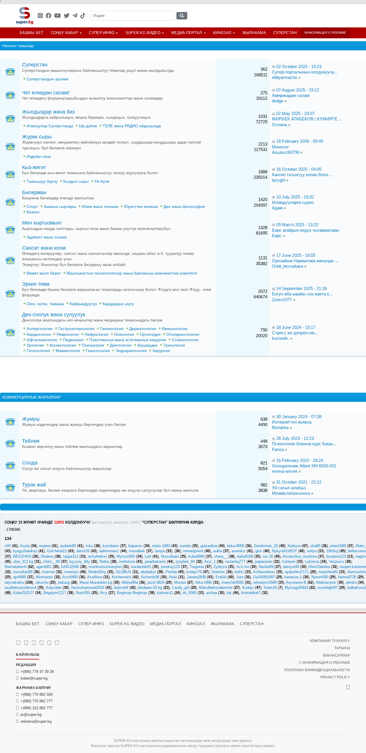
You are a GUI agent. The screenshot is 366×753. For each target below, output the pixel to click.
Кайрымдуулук (83, 304)
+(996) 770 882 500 (37, 694)
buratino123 (336, 556)
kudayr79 (194, 572)
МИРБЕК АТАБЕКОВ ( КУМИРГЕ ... (307, 118)
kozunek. (280, 338)
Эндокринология (131, 351)
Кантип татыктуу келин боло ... (302, 174)
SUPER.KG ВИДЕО (143, 33)
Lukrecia (312, 561)
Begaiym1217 (54, 593)
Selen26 (270, 587)
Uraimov (218, 572)
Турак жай (34, 485)
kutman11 (165, 593)
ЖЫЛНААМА (254, 33)
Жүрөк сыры (37, 137)
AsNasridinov (264, 572)
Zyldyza (220, 567)
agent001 (43, 567)
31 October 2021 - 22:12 (298, 482)
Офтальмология (42, 340)
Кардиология (39, 334)
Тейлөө (30, 441)
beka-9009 (235, 546)
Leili (148, 556)
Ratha (104, 561)
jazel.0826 (156, 582)
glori (258, 551)
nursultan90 (22, 572)
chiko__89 (51, 561)
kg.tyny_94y (79, 561)
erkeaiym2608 (265, 582)
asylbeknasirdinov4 (20, 587)
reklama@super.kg (36, 721)
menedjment (193, 551)
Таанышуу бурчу (42, 181)
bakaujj (64, 582)
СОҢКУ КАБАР (64, 33)
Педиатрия (73, 340)
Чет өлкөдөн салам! (45, 93)
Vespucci (336, 561)
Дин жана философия (184, 206)
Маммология (68, 351)
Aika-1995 (203, 582)
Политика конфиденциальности (317, 670)
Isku (89, 546)
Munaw (180, 582)
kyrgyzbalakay (25, 551)
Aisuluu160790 (285, 152)
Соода (29, 463)
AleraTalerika (319, 567)
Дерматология (142, 329)
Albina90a (130, 582)
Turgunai (197, 567)
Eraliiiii (221, 577)
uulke (217, 551)
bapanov (135, 546)
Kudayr (248, 587)
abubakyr (148, 572)
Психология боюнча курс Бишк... (304, 443)
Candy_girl (180, 587)
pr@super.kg (31, 714)
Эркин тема (35, 284)
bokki (239, 572)
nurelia (185, 546)
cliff (8, 546)
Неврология (68, 334)
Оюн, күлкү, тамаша (45, 304)
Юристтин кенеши (141, 206)
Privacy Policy (335, 677)
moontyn (71, 572)
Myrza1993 (126, 556)
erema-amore (284, 471)
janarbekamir (155, 561)
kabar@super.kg (34, 678)
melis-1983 (161, 546)
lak (229, 593)
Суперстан (285, 33)
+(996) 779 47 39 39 (37, 671)
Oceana (279, 124)
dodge (277, 100)
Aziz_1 (210, 561)
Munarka (280, 427)
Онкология (124, 334)
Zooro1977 (282, 299)
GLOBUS (123, 572)
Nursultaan (170, 556)
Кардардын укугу (118, 304)
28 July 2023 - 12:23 (295, 438)
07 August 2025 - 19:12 (297, 90)
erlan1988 (338, 546)
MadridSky (97, 572)
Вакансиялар (336, 655)
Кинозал (222, 33)
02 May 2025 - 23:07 (295, 113)
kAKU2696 (70, 567)
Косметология (63, 345)
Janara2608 (196, 577)
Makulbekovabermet (215, 587)
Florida (171, 572)
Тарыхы (342, 648)
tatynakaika (14, 582)
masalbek (137, 551)
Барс (277, 235)
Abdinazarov (326, 582)
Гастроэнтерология (76, 329)
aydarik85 (68, 546)
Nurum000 (319, 577)
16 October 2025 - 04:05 (298, 169)
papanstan (263, 561)
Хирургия (161, 351)
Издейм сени (39, 156)
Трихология (174, 345)
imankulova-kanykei (105, 567)
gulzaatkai (208, 546)
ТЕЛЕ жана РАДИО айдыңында (132, 126)
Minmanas (44, 577)
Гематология (98, 351)
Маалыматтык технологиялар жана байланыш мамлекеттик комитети (132, 273)
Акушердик (147, 345)
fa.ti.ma (242, 567)
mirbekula (127, 561)
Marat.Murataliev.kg (95, 582)
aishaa (211, 593)
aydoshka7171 (297, 572)
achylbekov (97, 556)
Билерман (34, 192)
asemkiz (239, 551)
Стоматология (185, 340)
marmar (48, 572)
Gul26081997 (264, 577)
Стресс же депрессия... (295, 332)
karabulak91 (141, 567)
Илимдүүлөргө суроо (292, 202)
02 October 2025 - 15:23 (298, 66)
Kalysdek (53, 587)
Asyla (24, 546)
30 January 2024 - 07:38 (298, 416)
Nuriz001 (83, 593)
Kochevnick (121, 577)
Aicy (103, 593)
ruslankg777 (235, 561)
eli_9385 (189, 593)
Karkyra (294, 546)
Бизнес (33, 212)
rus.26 (268, 556)
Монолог (280, 146)
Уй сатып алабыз (289, 487)
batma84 (121, 587)
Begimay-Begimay (132, 593)
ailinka (351, 582)
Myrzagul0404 (296, 587)
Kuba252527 (23, 593)
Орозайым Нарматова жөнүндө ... (305, 260)
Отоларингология (182, 334)
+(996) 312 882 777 (37, 708)
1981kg (332, 551)
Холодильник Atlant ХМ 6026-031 (304, 465)
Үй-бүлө (101, 181)
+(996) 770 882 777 (37, 701)
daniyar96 (291, 567)
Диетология (121, 345)
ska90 (315, 546)
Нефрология (96, 334)
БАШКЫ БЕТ (31, 33)
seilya (312, 551)
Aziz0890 (70, 577)
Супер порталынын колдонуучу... (304, 71)
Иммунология (175, 329)
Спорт (32, 206)
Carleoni (288, 561)
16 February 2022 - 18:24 (299, 460)
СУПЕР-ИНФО (101, 33)
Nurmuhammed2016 (87, 587)
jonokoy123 (170, 567)
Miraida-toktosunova (291, 493)
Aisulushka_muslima (300, 556)
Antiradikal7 (250, 593)
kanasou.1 (293, 577)
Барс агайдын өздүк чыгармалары (305, 230)
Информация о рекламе (325, 32)
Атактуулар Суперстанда (50, 126)
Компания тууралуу (330, 641)
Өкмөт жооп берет (44, 273)
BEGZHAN (22, 556)
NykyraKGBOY (284, 551)
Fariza (278, 449)
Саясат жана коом (43, 248)
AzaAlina (94, 577)
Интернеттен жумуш (292, 422)
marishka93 (328, 572)
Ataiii (173, 577)
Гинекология (112, 329)
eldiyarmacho (284, 77)
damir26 (82, 551)
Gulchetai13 (57, 551)
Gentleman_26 (266, 546)
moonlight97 (328, 587)
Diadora (47, 556)
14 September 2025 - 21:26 (301, 288)
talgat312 (70, 556)
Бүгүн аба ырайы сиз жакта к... (302, 293)
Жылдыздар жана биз (48, 112)
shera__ (220, 556)
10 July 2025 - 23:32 (295, 196)
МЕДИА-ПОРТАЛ (186, 33)
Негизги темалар (18, 45)
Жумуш (30, 419)
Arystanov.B (296, 582)
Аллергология (40, 329)
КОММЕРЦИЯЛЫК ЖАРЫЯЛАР (31, 397)
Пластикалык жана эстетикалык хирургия (127, 340)
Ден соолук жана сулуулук (53, 314)
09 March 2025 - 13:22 (297, 224)
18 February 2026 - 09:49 (299, 141)
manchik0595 (233, 582)
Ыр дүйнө (88, 126)
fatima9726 (347, 577)
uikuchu (41, 582)
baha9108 (245, 556)
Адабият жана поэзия (47, 237)
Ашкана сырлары (60, 206)
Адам (277, 207)
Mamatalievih (16, 567)
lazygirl (278, 180)
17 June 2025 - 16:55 (295, 255)
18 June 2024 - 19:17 (295, 327)
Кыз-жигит (34, 167)
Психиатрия (93, 345)
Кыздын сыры (76, 181)
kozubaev (111, 546)
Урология (35, 345)
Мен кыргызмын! (42, 223)
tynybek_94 (185, 561)
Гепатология (38, 351)
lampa (160, 551)
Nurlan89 (266, 567)
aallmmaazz (109, 551)
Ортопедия (150, 334)
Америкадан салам (290, 95)
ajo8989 (19, 577)
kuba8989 (196, 556)
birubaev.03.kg (150, 587)
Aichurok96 (150, 577)
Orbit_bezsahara (287, 266)
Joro (239, 577)
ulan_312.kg (23, 561)
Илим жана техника (100, 206)
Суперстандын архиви (47, 79)
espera (44, 546)
